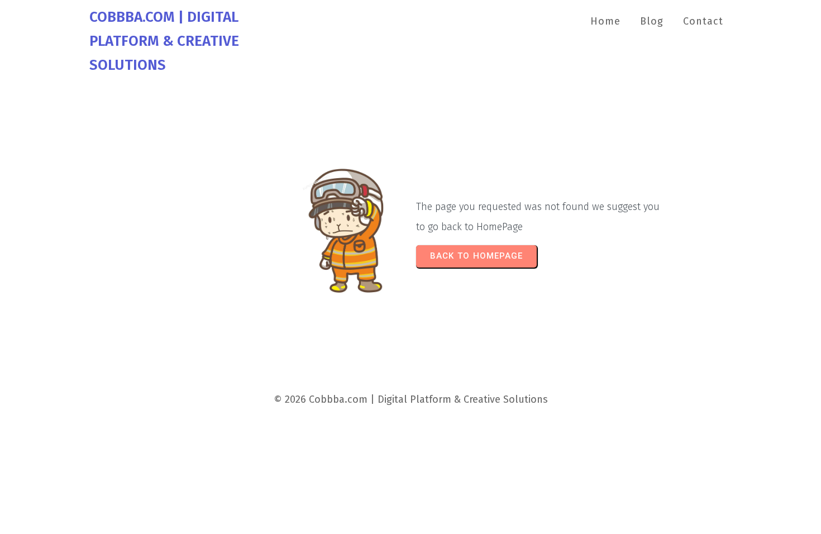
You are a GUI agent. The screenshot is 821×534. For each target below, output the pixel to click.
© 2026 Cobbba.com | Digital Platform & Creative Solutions (411, 399)
